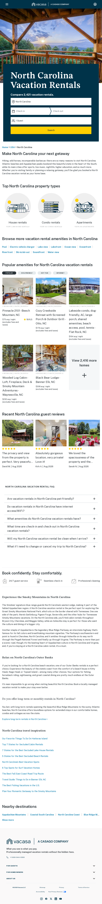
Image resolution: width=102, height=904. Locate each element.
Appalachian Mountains (14, 814)
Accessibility (40, 891)
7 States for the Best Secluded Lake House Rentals (28, 750)
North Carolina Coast (69, 814)
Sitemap (42, 887)
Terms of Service (83, 887)
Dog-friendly (27, 273)
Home (5, 147)
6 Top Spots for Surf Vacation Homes (21, 768)
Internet (60, 273)
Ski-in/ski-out (23, 252)
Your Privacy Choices (55, 891)
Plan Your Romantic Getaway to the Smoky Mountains (29, 791)
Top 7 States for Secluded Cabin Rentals (22, 744)
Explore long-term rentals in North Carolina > (25, 719)
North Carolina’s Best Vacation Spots (20, 762)
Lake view (43, 247)
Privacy (61, 887)
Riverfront (7, 252)
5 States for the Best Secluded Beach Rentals (25, 756)
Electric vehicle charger (22, 247)
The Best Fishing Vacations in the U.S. (21, 785)
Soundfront (39, 252)
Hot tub (44, 273)
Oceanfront (85, 247)
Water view (53, 252)
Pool (4, 247)
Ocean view (70, 247)
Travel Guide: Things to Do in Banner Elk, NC (24, 779)
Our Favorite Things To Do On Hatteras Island (24, 738)
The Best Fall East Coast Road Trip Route (23, 773)
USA (12, 147)
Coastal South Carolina (42, 814)
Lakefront (56, 247)
